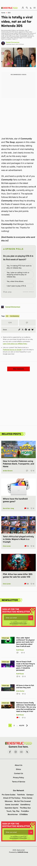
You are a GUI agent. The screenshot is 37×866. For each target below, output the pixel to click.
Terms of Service (14, 623)
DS (7, 316)
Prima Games (27, 798)
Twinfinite (21, 795)
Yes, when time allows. (15, 281)
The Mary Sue (25, 808)
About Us (18, 765)
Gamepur (30, 795)
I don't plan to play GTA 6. (16, 286)
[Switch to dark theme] (31, 8)
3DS (9, 12)
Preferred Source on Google (12, 349)
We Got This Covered (22, 801)
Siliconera (8, 801)
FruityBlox (25, 811)
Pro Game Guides (8, 795)
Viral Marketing (14, 316)
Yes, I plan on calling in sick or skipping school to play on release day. (18, 274)
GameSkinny (25, 804)
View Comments (18, 369)
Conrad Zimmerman (12, 42)
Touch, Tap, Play (12, 811)
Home (3, 12)
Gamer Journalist (12, 804)
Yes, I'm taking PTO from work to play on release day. (19, 267)
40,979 (21, 725)
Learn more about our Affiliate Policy (15, 343)
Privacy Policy (23, 623)
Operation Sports (11, 808)
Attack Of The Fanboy (11, 798)
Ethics (18, 769)
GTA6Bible (23, 814)
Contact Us (18, 773)
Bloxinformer (13, 814)
